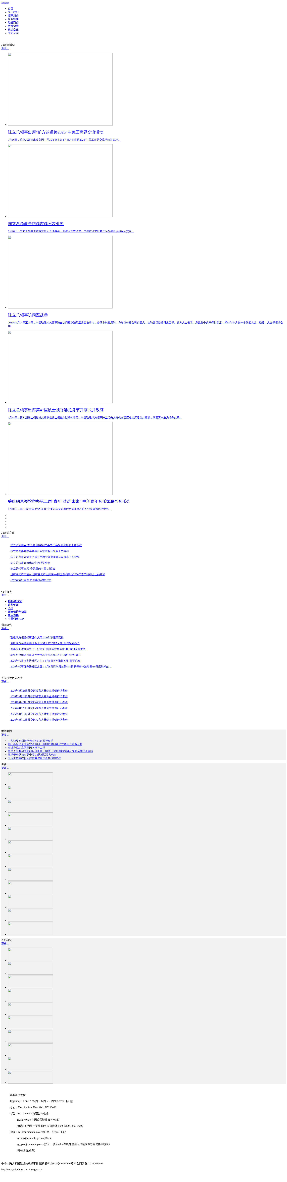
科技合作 (13, 29)
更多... (5, 48)
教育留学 (13, 26)
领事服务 (13, 15)
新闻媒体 (13, 19)
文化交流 (13, 33)
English (5, 2)
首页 (10, 8)
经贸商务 (13, 22)
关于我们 (13, 12)
